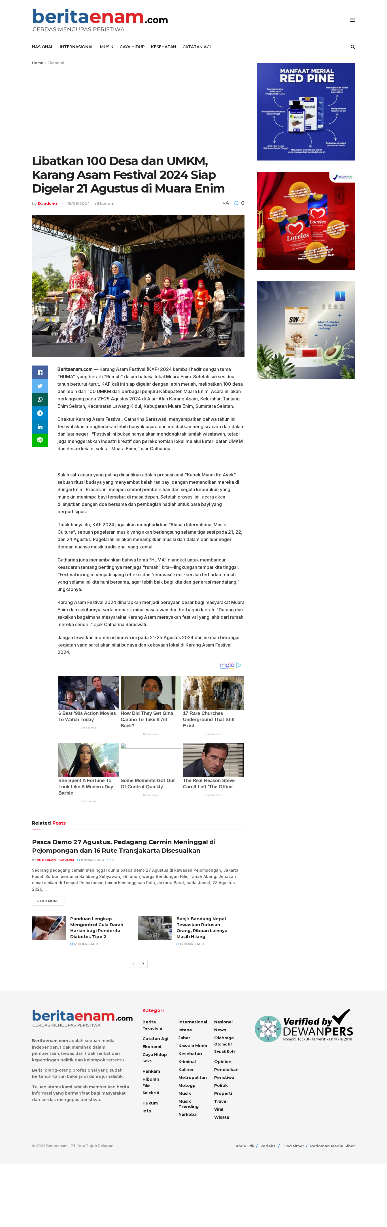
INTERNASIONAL (77, 46)
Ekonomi (56, 63)
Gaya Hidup (155, 1054)
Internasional (192, 1022)
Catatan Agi (155, 1038)
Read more (48, 901)
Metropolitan (192, 1077)
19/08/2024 (78, 203)
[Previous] (133, 964)
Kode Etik (245, 1146)
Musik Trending (188, 1104)
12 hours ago (85, 944)
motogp (186, 1085)
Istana (185, 1029)
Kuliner (186, 1069)
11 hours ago (92, 860)
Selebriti (151, 1093)
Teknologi (152, 1028)
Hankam (151, 1071)
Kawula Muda (192, 1045)
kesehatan (190, 1053)
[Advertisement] (138, 108)
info (147, 1111)
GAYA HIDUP (132, 46)
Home (37, 63)
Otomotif (223, 1044)
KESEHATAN (163, 46)
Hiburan (151, 1079)
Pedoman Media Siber (332, 1146)
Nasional (223, 1022)
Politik (221, 1085)
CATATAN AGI (196, 46)
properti (223, 1093)
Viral (218, 1109)
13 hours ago (191, 944)
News (220, 1029)
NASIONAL (43, 46)
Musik (184, 1093)
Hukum (150, 1103)
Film (146, 1086)
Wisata (221, 1117)
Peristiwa (224, 1077)
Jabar (184, 1037)
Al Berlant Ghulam (55, 860)
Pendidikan (226, 1069)
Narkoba (187, 1114)
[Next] (143, 964)
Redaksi (268, 1146)
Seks (147, 1061)
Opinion (222, 1061)
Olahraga (224, 1037)
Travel (220, 1101)
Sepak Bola (224, 1051)
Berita (149, 1022)
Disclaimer (293, 1146)
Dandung (47, 203)
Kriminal (187, 1061)
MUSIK (106, 46)
